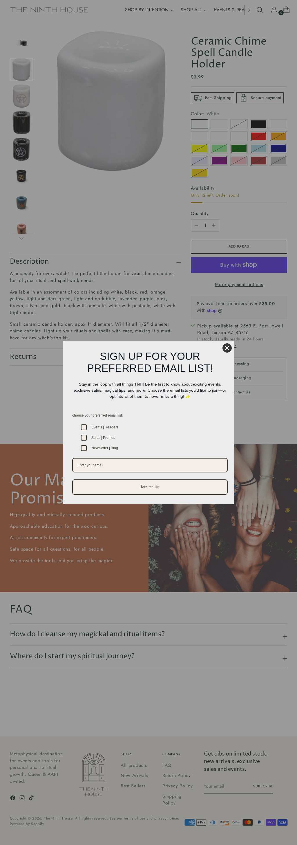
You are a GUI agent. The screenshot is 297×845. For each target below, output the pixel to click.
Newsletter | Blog (104, 448)
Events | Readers (104, 427)
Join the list (150, 487)
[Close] (227, 348)
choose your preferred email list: (97, 415)
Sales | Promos (103, 438)
